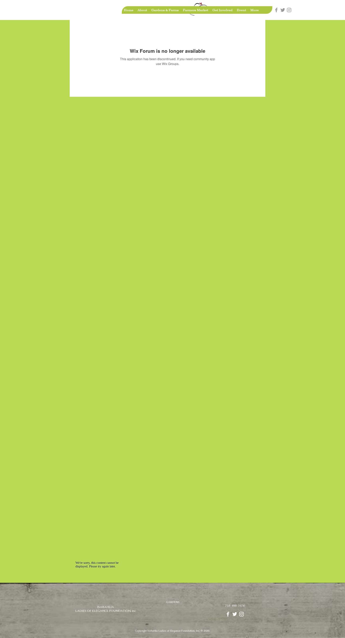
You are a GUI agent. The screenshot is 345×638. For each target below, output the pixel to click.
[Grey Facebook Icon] (276, 10)
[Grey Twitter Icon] (283, 10)
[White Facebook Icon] (228, 614)
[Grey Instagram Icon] (289, 10)
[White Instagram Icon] (241, 614)
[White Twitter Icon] (235, 614)
